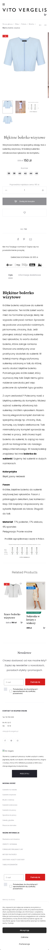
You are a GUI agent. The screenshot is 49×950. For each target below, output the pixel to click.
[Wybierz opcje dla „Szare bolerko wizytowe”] (21, 622)
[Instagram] (17, 740)
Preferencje (24, 944)
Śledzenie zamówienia (11, 839)
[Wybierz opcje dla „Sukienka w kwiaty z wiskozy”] (43, 628)
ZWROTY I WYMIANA (10, 844)
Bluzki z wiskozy (8, 800)
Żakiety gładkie (8, 820)
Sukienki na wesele (10, 790)
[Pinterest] (11, 740)
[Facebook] (5, 740)
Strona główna (8, 24)
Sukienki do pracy (9, 810)
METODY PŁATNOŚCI (10, 854)
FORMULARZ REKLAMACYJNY (13, 849)
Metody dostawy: (9, 899)
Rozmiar (24, 168)
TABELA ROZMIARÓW (10, 865)
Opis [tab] (10, 275)
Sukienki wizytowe (9, 795)
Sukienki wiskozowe (10, 805)
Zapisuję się (35, 682)
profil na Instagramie (14, 444)
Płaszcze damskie (9, 825)
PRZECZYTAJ (24, 774)
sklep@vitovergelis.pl (10, 731)
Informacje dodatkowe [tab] (29, 275)
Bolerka (31, 24)
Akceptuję (24, 930)
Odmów (24, 937)
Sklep (17, 24)
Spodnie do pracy (9, 815)
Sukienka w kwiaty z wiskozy (33, 620)
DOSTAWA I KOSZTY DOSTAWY (14, 860)
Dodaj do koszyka (27, 201)
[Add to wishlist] (24, 212)
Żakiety (23, 24)
